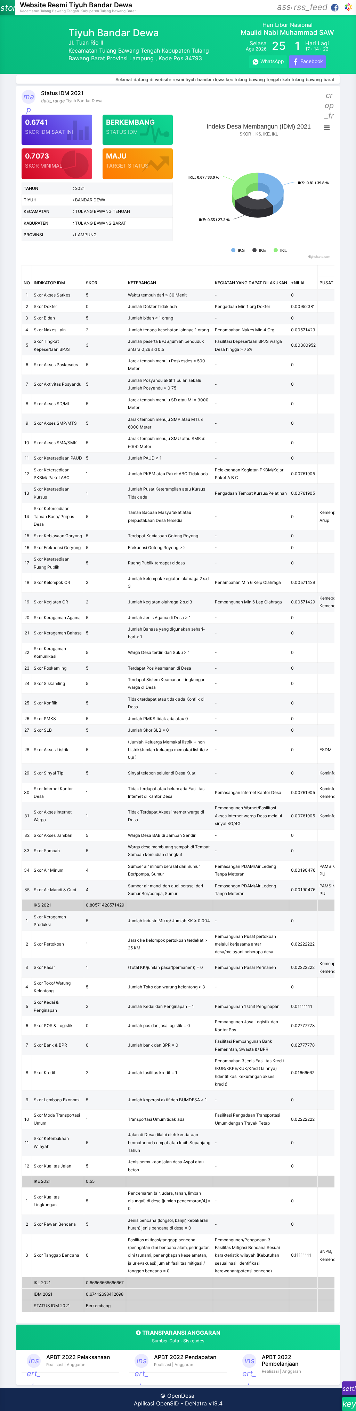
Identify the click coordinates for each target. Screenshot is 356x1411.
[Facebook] (335, 6)
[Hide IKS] (238, 250)
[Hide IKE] (259, 250)
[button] (284, 7)
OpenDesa (180, 1395)
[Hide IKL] (280, 250)
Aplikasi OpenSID (156, 1403)
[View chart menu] (327, 127)
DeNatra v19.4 (203, 1403)
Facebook (311, 61)
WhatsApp (271, 61)
